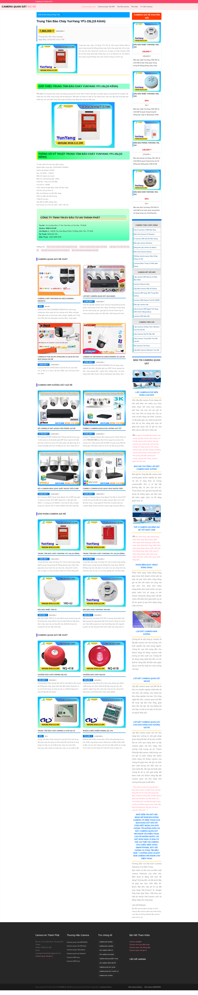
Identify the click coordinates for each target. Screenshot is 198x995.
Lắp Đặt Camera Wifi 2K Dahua (145, 288)
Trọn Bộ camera (123, 7)
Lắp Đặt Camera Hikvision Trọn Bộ (146, 350)
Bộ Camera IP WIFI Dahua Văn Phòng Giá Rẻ (56, 428)
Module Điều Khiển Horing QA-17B (98, 731)
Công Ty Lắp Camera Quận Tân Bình (93, 247)
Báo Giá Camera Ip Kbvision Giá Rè (85, 250)
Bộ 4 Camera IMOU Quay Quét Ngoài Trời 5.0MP (58, 488)
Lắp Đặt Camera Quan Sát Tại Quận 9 (55, 250)
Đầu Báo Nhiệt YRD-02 (47, 610)
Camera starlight (135, 990)
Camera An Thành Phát (47, 984)
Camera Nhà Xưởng (106, 990)
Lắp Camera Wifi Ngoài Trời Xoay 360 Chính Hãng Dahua (146, 310)
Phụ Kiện (134, 7)
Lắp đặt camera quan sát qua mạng (99, 296)
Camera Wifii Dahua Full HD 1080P (147, 300)
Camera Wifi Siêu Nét (142, 316)
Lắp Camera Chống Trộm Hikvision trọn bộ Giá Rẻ (147, 328)
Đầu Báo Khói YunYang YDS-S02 (96, 610)
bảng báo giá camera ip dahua (145, 247)
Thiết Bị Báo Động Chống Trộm (49, 15)
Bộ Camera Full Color (142, 346)
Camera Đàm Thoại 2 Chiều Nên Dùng (146, 264)
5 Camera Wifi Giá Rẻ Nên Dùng (146, 239)
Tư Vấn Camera (146, 7)
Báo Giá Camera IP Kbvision (144, 234)
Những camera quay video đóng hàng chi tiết (145, 257)
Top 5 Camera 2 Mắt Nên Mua (145, 230)
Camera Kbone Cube (141, 284)
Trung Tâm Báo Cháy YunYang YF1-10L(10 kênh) (104, 553)
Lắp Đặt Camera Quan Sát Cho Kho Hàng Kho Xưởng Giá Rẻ (146, 755)
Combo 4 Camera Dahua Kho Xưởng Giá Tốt (102, 428)
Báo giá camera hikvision (143, 243)
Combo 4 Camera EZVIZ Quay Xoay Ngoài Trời (103, 488)
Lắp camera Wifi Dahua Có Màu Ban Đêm (145, 278)
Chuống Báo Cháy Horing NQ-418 (52, 675)
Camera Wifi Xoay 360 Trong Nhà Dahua (146, 294)
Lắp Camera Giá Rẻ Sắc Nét (144, 334)
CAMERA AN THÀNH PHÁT (44, 1)
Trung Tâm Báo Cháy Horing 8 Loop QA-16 (56, 731)
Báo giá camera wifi (141, 304)
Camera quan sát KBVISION (77, 991)
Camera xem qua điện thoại (139, 993)
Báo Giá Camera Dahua (142, 252)
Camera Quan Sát (19, 6)
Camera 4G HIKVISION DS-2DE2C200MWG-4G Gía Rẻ (104, 357)
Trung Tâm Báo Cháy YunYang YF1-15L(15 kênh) (71, 21)
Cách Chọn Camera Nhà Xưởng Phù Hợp (62, 247)
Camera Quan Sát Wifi (106, 7)
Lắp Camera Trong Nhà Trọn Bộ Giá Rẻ (145, 340)
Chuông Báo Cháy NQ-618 (94, 675)
